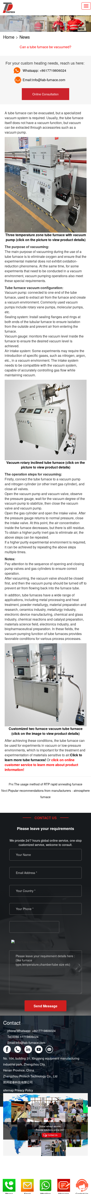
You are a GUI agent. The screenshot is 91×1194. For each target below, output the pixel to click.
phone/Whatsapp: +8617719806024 (31, 1031)
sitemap (8, 1090)
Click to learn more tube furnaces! (43, 757)
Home (8, 37)
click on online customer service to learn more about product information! (41, 764)
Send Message (45, 1005)
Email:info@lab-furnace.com (26, 1042)
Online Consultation (45, 94)
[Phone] (9, 1183)
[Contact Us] (82, 1183)
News (24, 37)
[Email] (27, 1183)
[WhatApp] (45, 1183)
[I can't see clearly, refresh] (30, 942)
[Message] (64, 1183)
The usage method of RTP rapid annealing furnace (48, 784)
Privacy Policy (24, 1090)
